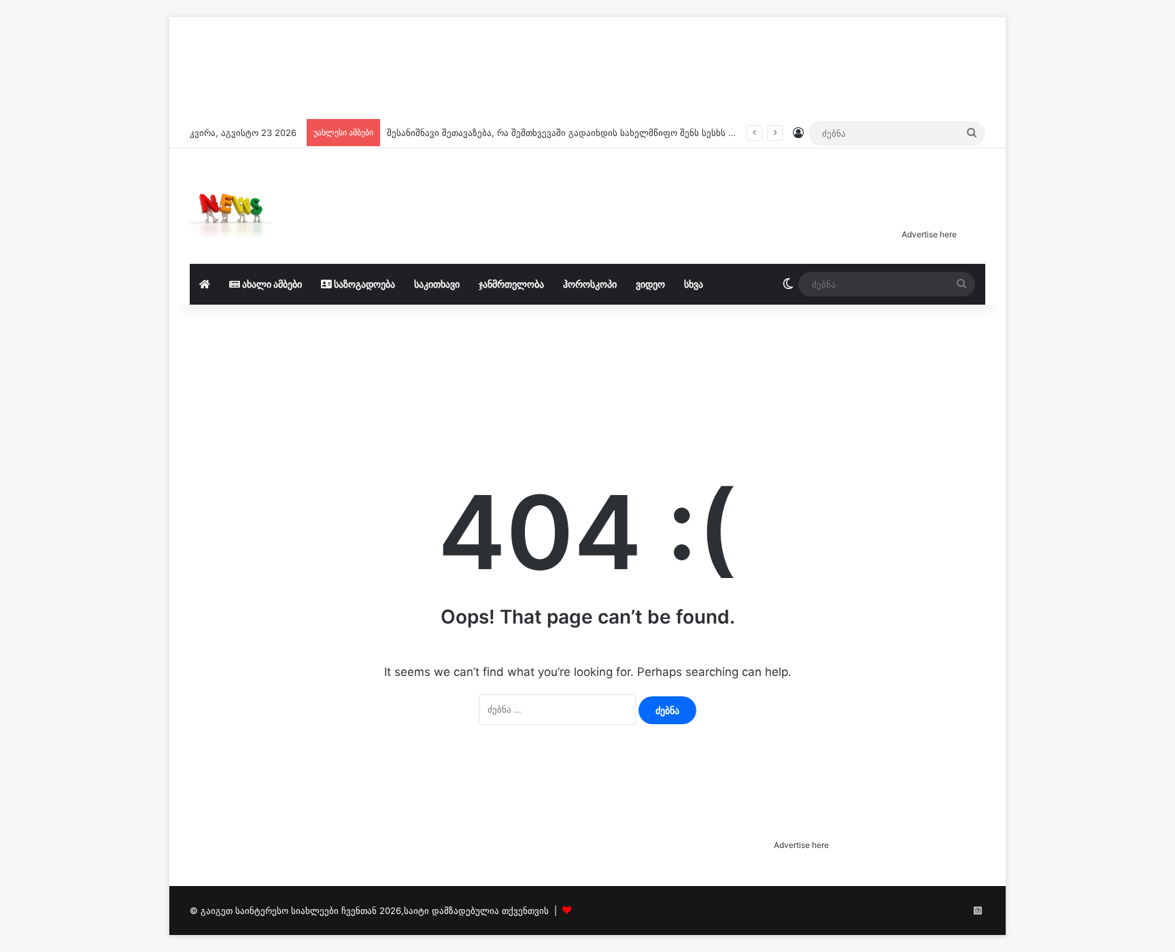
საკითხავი (437, 284)
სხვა (693, 284)
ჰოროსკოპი (590, 284)
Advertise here (929, 234)
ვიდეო (650, 284)
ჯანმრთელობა (511, 284)
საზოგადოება (363, 284)
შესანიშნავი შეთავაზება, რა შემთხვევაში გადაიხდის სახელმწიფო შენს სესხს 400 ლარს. (581, 132)
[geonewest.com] (230, 206)
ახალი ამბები (271, 284)
